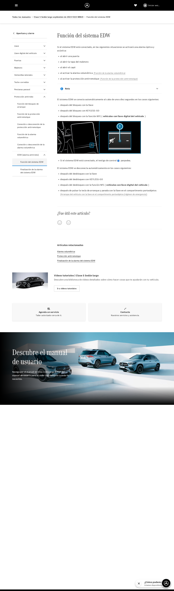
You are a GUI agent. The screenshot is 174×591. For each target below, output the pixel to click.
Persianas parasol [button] (22, 89)
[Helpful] (59, 222)
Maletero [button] (18, 67)
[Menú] (16, 5)
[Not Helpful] (68, 222)
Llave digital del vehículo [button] (25, 53)
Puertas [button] (17, 60)
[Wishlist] (135, 5)
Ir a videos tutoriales (67, 288)
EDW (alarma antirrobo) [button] (28, 155)
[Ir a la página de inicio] (87, 5)
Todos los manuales (21, 17)
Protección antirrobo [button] (23, 96)
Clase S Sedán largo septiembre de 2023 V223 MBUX (58, 17)
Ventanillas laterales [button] (23, 75)
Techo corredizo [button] (21, 82)
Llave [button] (16, 46)
